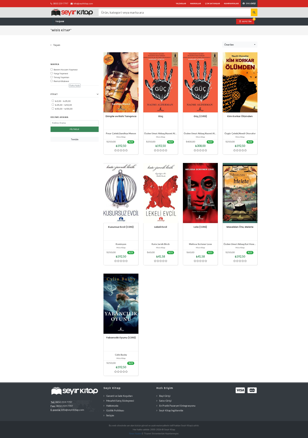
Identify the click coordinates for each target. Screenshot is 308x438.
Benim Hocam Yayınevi (65, 69)
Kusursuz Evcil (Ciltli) (121, 227)
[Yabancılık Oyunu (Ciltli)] (120, 304)
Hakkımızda (112, 405)
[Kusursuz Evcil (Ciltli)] (120, 193)
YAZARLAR (181, 3)
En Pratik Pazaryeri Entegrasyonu (177, 405)
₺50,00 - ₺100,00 (64, 108)
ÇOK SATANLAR (212, 3)
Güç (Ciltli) (200, 116)
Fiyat (54, 94)
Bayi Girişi (164, 395)
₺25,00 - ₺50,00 (63, 104)
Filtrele (74, 129)
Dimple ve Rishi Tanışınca (121, 116)
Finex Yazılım (135, 433)
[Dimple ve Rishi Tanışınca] (120, 82)
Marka (55, 64)
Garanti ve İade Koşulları (119, 395)
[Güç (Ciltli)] (200, 82)
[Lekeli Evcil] (160, 193)
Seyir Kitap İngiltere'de (171, 410)
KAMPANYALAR (231, 3)
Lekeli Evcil (160, 227)
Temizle (74, 139)
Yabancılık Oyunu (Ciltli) (121, 337)
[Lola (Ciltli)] (200, 193)
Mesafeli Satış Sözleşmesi (120, 400)
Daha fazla (75, 85)
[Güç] (160, 82)
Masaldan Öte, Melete (240, 227)
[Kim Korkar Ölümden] (240, 82)
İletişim (110, 415)
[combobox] (239, 45)
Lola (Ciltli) (200, 227)
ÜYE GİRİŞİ (251, 3)
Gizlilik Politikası (115, 410)
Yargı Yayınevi (61, 73)
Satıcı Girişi (165, 400)
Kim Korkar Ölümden (240, 116)
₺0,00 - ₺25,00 (63, 101)
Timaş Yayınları (61, 77)
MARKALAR (195, 3)
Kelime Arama (59, 117)
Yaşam (60, 21)
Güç (160, 116)
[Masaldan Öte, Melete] (240, 193)
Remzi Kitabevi (61, 81)
